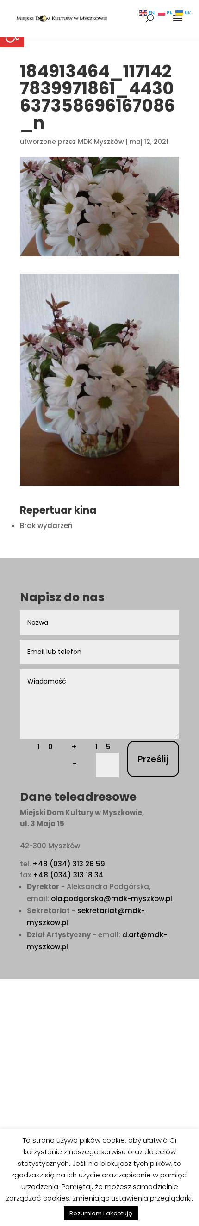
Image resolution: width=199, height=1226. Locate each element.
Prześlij (153, 759)
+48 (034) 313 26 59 (68, 864)
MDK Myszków (101, 141)
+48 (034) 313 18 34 (68, 875)
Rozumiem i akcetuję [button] (100, 1213)
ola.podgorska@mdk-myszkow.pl (111, 898)
